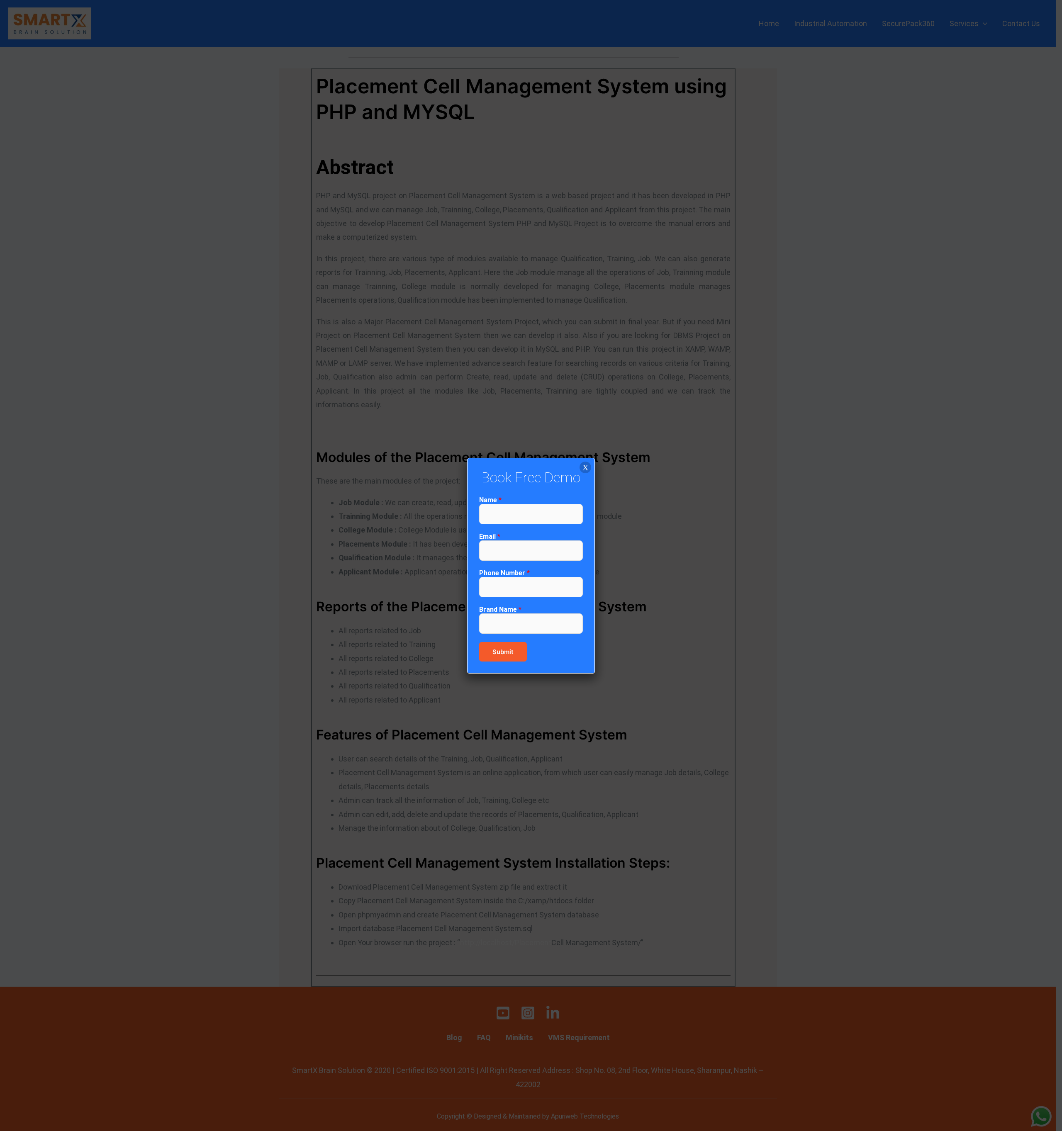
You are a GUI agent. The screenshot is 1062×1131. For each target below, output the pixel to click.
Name (490, 500)
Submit (503, 652)
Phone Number (504, 573)
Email (489, 536)
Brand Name (500, 609)
